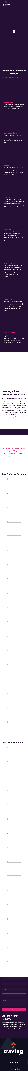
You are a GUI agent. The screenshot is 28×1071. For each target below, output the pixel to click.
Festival (7, 230)
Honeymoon (9, 299)
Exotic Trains (9, 263)
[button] (3, 456)
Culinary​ (7, 165)
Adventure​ (8, 102)
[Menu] (25, 3)
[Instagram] (15, 1062)
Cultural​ (7, 197)
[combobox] (3, 989)
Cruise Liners (9, 333)
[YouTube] (17, 1062)
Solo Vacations (10, 133)
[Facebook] (10, 1062)
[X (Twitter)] (12, 1062)
